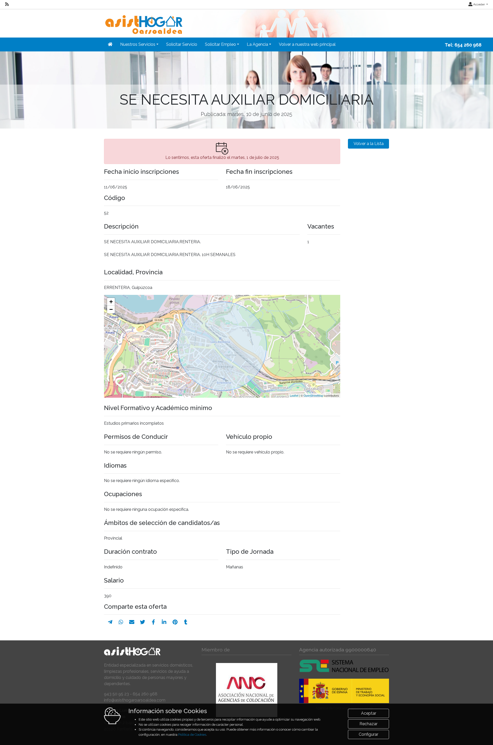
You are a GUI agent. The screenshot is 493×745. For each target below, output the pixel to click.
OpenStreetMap (313, 395)
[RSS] (7, 4)
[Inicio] (143, 21)
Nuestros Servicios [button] (137, 44)
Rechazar (368, 723)
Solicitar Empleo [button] (220, 44)
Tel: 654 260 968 (463, 45)
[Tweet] (142, 622)
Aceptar (368, 713)
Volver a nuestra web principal (307, 44)
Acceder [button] (479, 4)
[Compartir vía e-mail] (131, 622)
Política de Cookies (192, 735)
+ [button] (111, 301)
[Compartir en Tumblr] (185, 622)
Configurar (368, 734)
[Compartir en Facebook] (153, 622)
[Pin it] (175, 622)
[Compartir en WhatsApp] (121, 622)
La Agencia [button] (257, 44)
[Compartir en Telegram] (110, 622)
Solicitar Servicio (181, 44)
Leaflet (294, 395)
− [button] (111, 309)
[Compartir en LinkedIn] (164, 622)
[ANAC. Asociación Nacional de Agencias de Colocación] (246, 690)
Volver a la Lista (369, 143)
